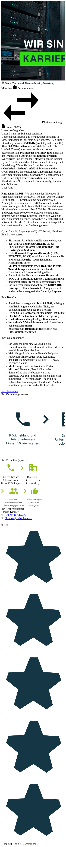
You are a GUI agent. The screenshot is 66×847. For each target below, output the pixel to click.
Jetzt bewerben (9, 391)
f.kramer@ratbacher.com (18, 518)
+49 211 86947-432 (15, 515)
